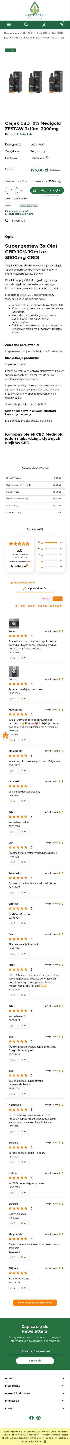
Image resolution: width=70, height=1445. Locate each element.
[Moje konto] (44, 24)
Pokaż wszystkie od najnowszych (35, 1302)
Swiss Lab (25, 134)
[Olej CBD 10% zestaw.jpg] (35, 83)
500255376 (18, 220)
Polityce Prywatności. (50, 1434)
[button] (9, 24)
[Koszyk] (61, 24)
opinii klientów (20, 555)
